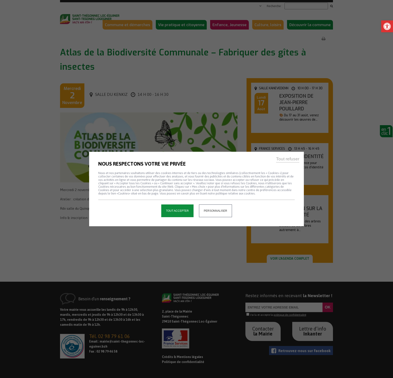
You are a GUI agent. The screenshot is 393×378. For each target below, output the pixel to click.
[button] (387, 26)
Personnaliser (215, 210)
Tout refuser (287, 159)
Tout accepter (177, 210)
